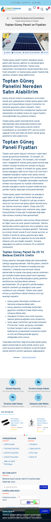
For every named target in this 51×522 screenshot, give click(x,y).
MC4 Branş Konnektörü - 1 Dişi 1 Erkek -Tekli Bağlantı (17, 422)
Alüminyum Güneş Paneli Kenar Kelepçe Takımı (42, 422)
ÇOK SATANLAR (7, 412)
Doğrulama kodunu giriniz (9, 499)
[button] (24, 435)
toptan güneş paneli (29, 358)
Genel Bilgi (46, 53)
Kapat (45, 511)
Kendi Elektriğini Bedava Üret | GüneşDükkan (28, 18)
